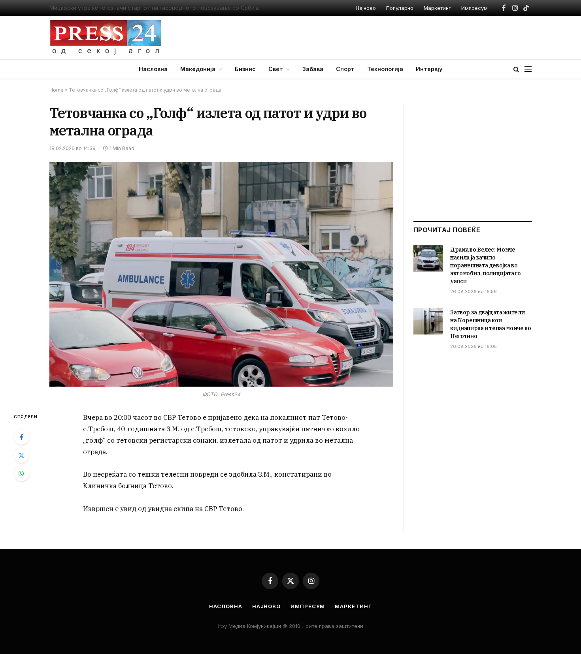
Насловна (153, 69)
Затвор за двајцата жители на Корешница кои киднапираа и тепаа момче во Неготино (490, 324)
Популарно (399, 8)
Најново (366, 8)
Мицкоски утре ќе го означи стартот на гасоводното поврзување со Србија (154, 8)
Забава (312, 69)
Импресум (474, 8)
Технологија (385, 69)
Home (56, 90)
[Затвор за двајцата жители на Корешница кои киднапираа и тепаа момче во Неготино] (428, 321)
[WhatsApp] (21, 473)
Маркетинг (437, 8)
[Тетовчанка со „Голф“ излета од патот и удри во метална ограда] (221, 274)
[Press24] (105, 37)
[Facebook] (21, 437)
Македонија (197, 69)
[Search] (516, 69)
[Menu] (528, 69)
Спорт (345, 69)
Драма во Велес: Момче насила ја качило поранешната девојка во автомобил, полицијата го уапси (485, 265)
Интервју (429, 69)
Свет (275, 69)
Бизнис (245, 69)
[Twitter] (21, 455)
